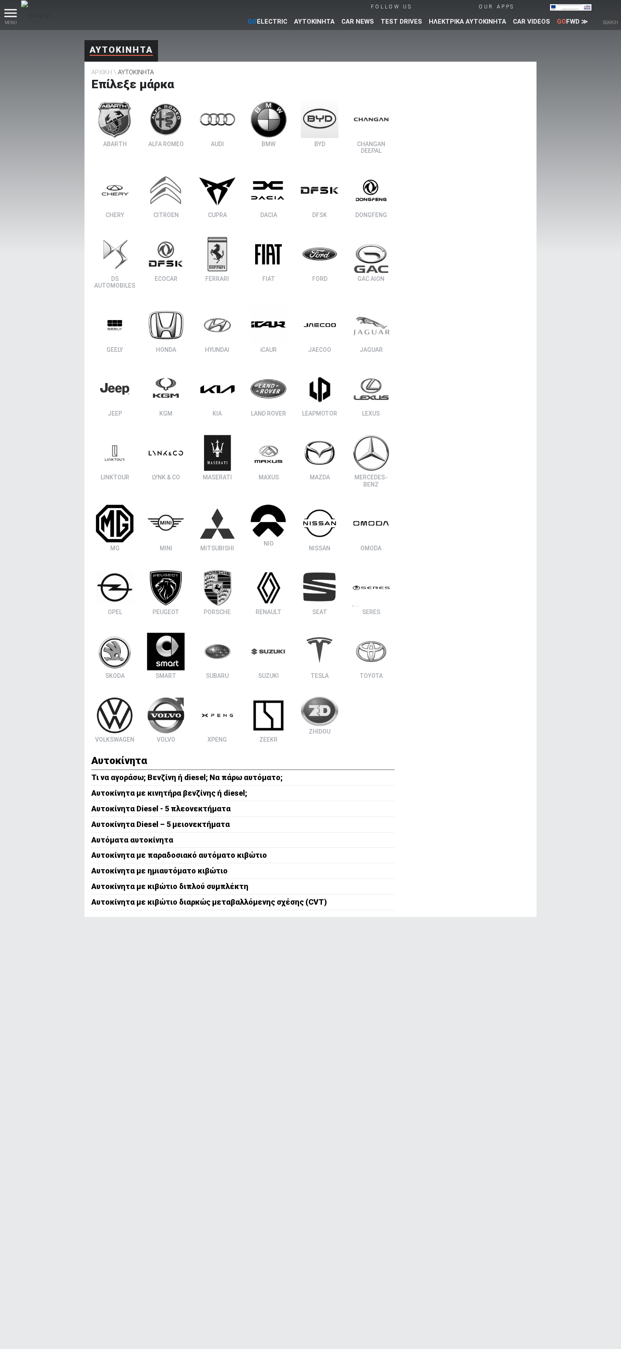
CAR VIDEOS (531, 21)
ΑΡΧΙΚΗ (101, 72)
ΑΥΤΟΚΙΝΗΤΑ (314, 21)
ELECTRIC (267, 21)
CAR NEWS (357, 21)
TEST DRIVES (401, 21)
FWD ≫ (572, 21)
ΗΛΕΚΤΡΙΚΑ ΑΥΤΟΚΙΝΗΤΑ (467, 21)
